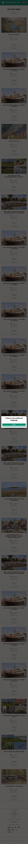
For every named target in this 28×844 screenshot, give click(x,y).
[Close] (27, 416)
